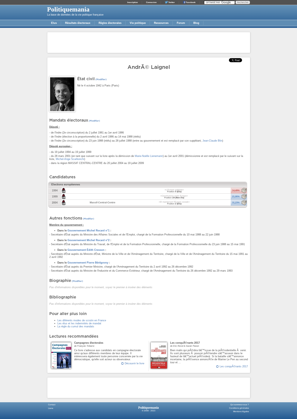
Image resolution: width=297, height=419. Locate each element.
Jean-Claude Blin (212, 140)
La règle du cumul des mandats (75, 326)
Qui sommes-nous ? (239, 404)
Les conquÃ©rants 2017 (234, 366)
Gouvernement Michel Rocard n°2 (88, 240)
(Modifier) (101, 79)
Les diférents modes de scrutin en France (81, 320)
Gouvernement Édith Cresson (85, 249)
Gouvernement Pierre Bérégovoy (87, 262)
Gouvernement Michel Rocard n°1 (88, 230)
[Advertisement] (148, 42)
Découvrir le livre (134, 363)
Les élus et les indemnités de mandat (79, 323)
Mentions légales (241, 411)
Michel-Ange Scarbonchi (70, 159)
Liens (50, 408)
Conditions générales (239, 408)
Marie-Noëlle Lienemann (149, 156)
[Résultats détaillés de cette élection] (244, 192)
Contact (51, 404)
